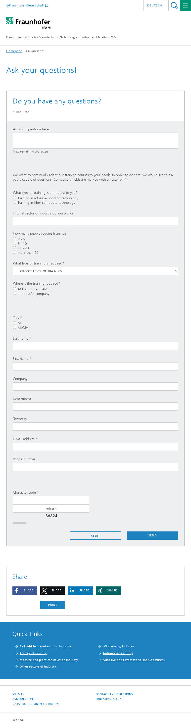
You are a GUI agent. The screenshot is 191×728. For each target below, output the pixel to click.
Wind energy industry (118, 646)
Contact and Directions (114, 694)
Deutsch (154, 5)
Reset (95, 535)
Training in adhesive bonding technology (48, 198)
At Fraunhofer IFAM (32, 289)
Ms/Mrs (23, 328)
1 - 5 (21, 239)
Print (52, 605)
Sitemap (18, 694)
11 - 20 (23, 248)
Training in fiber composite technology (46, 203)
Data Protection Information (35, 704)
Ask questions (23, 699)
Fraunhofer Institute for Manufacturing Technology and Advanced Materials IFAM (61, 37)
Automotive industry (118, 653)
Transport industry (33, 653)
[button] (24, 590)
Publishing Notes (109, 699)
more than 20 (28, 253)
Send (152, 535)
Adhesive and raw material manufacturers (134, 660)
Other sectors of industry (38, 666)
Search (174, 5)
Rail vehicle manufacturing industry (45, 646)
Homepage (14, 51)
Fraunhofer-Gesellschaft (27, 5)
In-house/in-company (33, 294)
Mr (20, 323)
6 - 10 (22, 244)
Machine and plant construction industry (49, 660)
